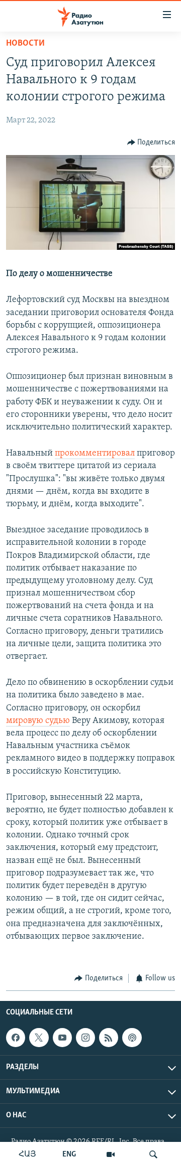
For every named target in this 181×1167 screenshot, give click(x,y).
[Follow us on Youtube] (62, 1038)
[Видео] (111, 1154)
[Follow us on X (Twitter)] (38, 1038)
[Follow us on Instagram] (85, 1038)
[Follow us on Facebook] (15, 1038)
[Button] (151, 142)
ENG (69, 1154)
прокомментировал (95, 453)
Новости (25, 43)
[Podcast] (131, 1038)
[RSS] (108, 1038)
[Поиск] (153, 1154)
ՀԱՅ (27, 1154)
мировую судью (38, 720)
